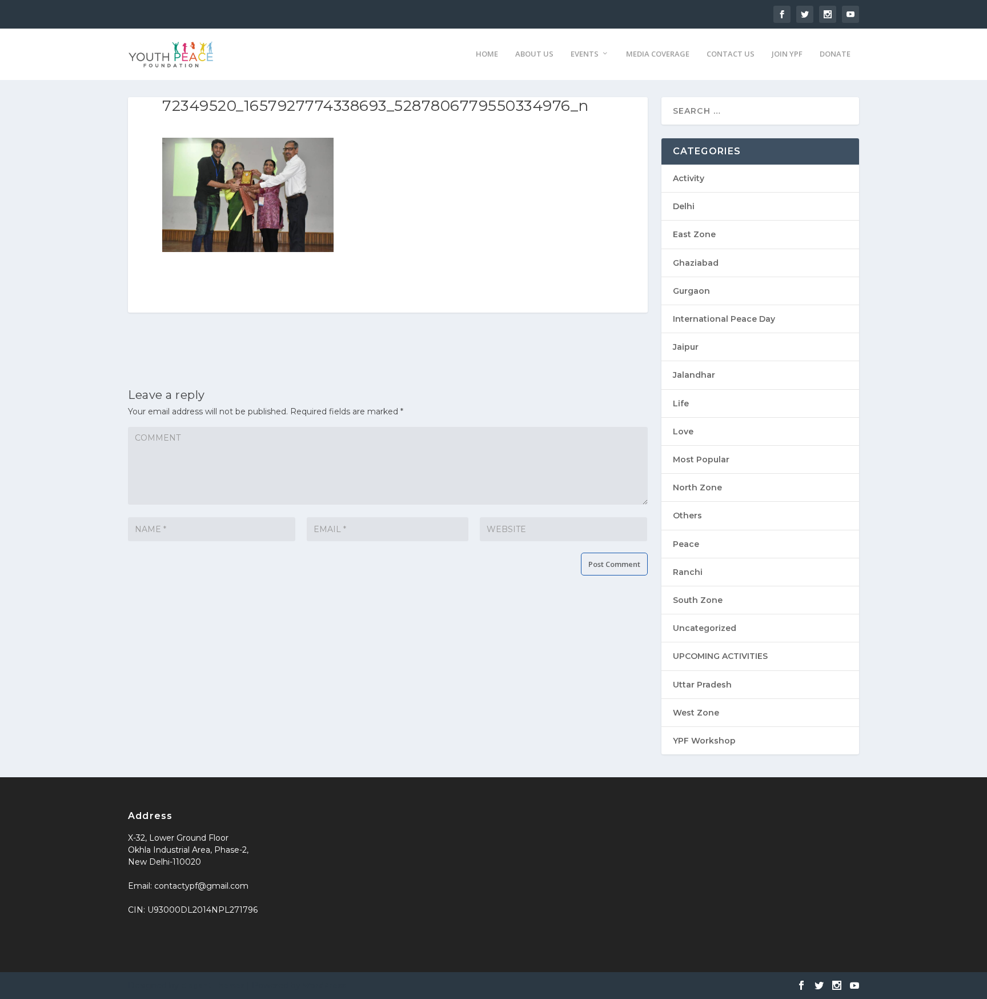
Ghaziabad (696, 263)
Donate (835, 54)
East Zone (694, 234)
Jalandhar (694, 375)
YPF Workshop (704, 741)
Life (681, 403)
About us (534, 54)
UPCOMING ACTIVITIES (720, 656)
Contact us (731, 54)
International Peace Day (724, 319)
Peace (686, 544)
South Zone (698, 600)
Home (487, 54)
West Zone (696, 713)
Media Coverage (657, 54)
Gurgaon (691, 291)
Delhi (684, 206)
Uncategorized (704, 628)
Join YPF (787, 54)
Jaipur (686, 347)
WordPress (324, 985)
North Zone (697, 487)
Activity (688, 178)
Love (683, 431)
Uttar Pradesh (702, 685)
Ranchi (688, 572)
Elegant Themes (212, 985)
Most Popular (701, 459)
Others (687, 515)
